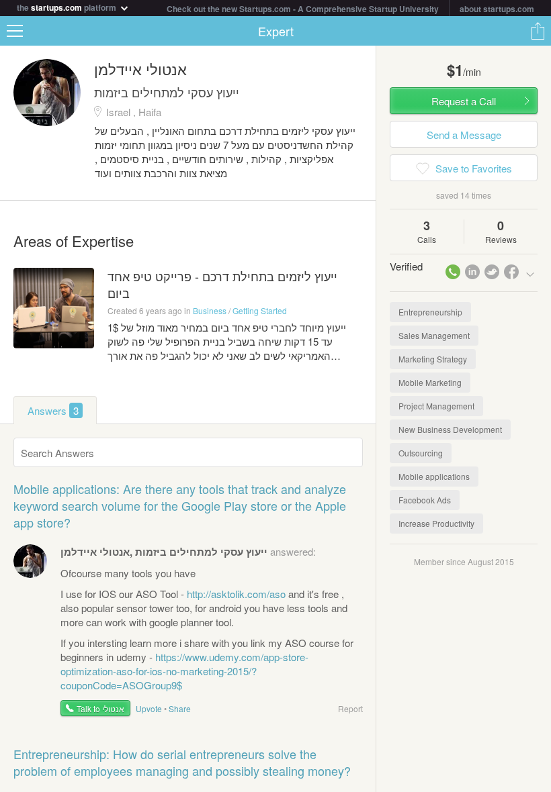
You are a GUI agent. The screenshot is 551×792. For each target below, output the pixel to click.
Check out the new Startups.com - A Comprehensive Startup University (303, 9)
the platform (67, 6)
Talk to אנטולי (100, 708)
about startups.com (497, 9)
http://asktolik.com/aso (236, 594)
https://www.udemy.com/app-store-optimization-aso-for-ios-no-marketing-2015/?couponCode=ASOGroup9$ (184, 671)
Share (537, 31)
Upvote (149, 708)
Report (350, 708)
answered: (188, 551)
